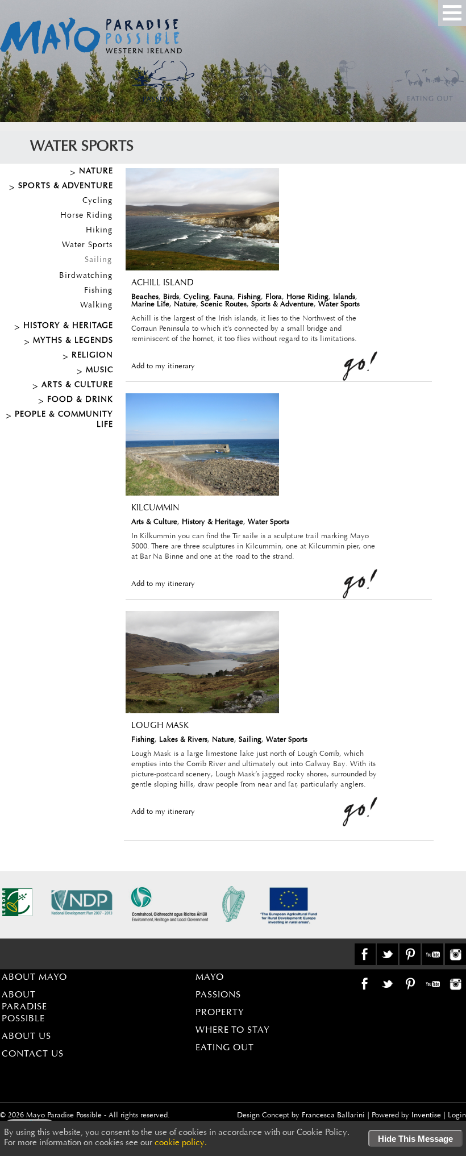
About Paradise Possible (24, 1007)
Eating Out (224, 1048)
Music (99, 371)
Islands (344, 297)
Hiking (99, 231)
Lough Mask (160, 726)
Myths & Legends (73, 341)
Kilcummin (155, 508)
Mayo (209, 977)
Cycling (97, 201)
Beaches (145, 297)
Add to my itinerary (163, 366)
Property (219, 1012)
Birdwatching (86, 276)
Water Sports (87, 246)
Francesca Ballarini (333, 1115)
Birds (171, 297)
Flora (273, 297)
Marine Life (150, 304)
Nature (96, 172)
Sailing (98, 260)
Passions (218, 995)
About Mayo (34, 977)
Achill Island (162, 283)
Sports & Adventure (65, 186)
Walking (96, 306)
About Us (26, 1036)
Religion (92, 356)
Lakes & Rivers (183, 739)
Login (457, 1115)
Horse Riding (86, 216)
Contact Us (33, 1054)
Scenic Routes (224, 304)
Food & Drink (80, 400)
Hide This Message (415, 1138)
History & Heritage (68, 326)
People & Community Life (64, 420)
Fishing (98, 291)
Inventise (426, 1115)
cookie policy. (181, 1143)
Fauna (223, 297)
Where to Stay (232, 1030)
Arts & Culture (77, 385)
